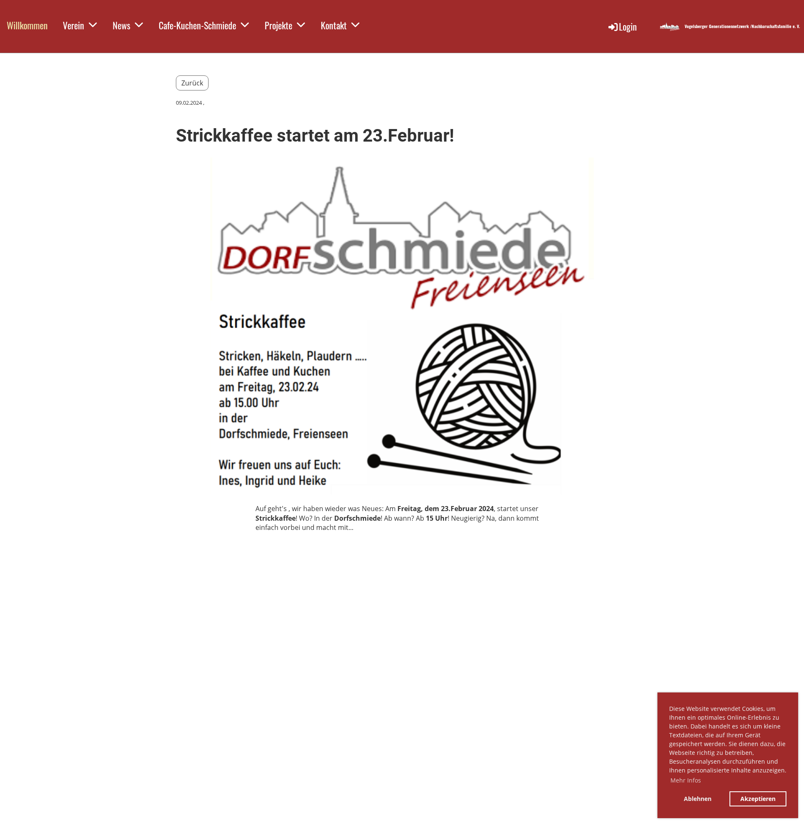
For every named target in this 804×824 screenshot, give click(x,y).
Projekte (278, 25)
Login (628, 26)
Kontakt (334, 25)
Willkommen (27, 25)
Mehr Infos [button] (685, 780)
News (121, 25)
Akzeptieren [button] (758, 799)
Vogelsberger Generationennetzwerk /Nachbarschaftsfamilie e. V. (742, 26)
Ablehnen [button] (697, 799)
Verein (73, 25)
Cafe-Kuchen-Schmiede (197, 25)
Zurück (192, 83)
